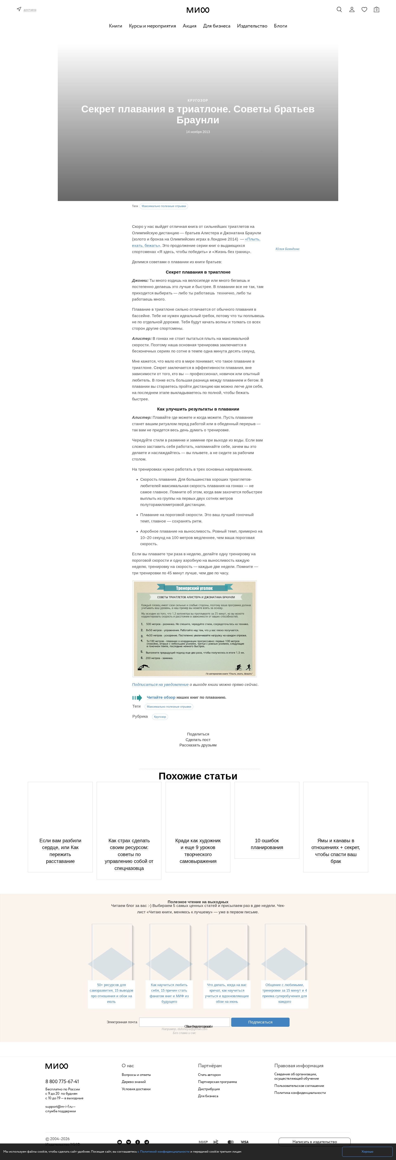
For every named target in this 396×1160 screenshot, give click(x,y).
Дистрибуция (209, 1089)
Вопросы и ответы (136, 1075)
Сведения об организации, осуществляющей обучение (296, 1076)
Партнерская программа (217, 1082)
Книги (115, 26)
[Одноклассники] (137, 1142)
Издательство (252, 26)
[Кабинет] (352, 9)
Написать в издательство (314, 1142)
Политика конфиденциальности (300, 1093)
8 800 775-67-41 (62, 1082)
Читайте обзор (161, 697)
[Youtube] (119, 1142)
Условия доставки (136, 1089)
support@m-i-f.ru (59, 1106)
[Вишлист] (364, 9)
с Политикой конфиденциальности (164, 1151)
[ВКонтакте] (128, 1142)
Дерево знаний (134, 1082)
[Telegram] (146, 1142)
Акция (190, 26)
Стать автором (209, 1075)
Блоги (280, 26)
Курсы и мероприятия (152, 26)
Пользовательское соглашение (299, 1086)
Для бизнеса (216, 26)
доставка (30, 10)
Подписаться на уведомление (160, 684)
